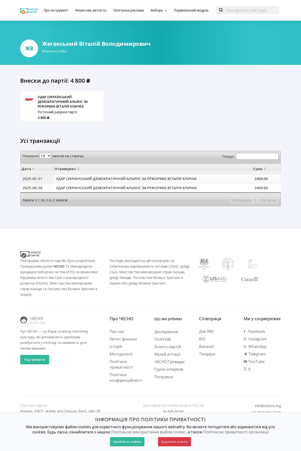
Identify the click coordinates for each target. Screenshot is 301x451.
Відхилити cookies (174, 441)
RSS (202, 339)
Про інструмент (56, 10)
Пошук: (228, 156)
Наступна (268, 200)
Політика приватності (121, 364)
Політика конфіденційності (126, 377)
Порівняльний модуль (191, 10)
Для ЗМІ (206, 331)
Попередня (241, 200)
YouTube (256, 361)
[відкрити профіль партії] (29, 99)
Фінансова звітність (91, 10)
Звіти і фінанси (123, 339)
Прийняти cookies (127, 441)
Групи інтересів (168, 369)
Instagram (257, 339)
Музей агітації (167, 354)
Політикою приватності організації (236, 432)
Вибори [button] (157, 10)
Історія (116, 346)
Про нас (117, 331)
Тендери (207, 354)
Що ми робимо (168, 319)
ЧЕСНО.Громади (169, 361)
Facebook (256, 331)
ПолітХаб (162, 339)
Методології (121, 354)
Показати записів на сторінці (52, 155)
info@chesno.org (268, 406)
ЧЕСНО (36, 318)
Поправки (163, 376)
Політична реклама (128, 10)
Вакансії (206, 346)
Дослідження (166, 331)
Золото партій (167, 346)
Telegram (256, 354)
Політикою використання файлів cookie (148, 432)
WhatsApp (257, 346)
